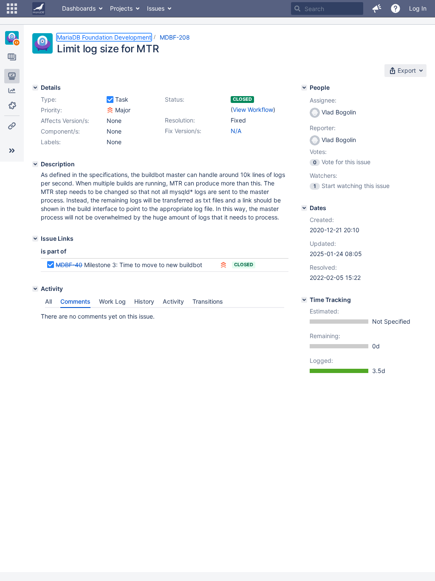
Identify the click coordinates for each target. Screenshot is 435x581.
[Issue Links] (35, 239)
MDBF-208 (175, 37)
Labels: (51, 141)
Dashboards (79, 8)
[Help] (395, 8)
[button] (12, 8)
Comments (75, 301)
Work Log (112, 301)
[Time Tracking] (304, 300)
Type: (48, 99)
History (144, 301)
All (48, 301)
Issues (155, 8)
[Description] (35, 164)
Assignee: (323, 100)
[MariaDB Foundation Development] (12, 38)
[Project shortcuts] (12, 126)
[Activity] (35, 289)
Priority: (51, 110)
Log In (418, 8)
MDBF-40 (69, 264)
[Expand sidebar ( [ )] (12, 150)
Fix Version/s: (183, 130)
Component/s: (60, 131)
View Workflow (253, 109)
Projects (121, 8)
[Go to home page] (38, 8)
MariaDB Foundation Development (104, 37)
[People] (304, 88)
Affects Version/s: (65, 120)
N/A (236, 130)
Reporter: (323, 127)
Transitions (207, 301)
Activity (173, 301)
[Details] (35, 88)
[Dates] (304, 208)
